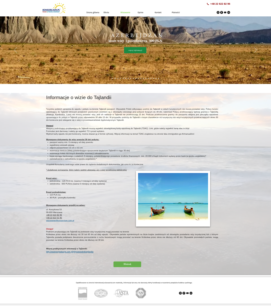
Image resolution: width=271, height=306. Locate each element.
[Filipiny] (123, 78)
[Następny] (255, 50)
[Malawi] (140, 78)
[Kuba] (135, 78)
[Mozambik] (143, 78)
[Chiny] (120, 78)
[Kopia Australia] (156, 78)
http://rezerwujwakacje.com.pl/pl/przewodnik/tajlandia (69, 251)
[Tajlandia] (148, 78)
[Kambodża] (128, 78)
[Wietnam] (153, 78)
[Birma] (117, 78)
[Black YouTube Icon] (225, 12)
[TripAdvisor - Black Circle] (228, 12)
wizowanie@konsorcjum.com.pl (60, 220)
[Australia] (112, 78)
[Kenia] (133, 78)
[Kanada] (130, 78)
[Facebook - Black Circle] (221, 12)
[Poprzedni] (15, 50)
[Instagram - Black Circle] (218, 12)
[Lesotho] (138, 78)
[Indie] (125, 78)
